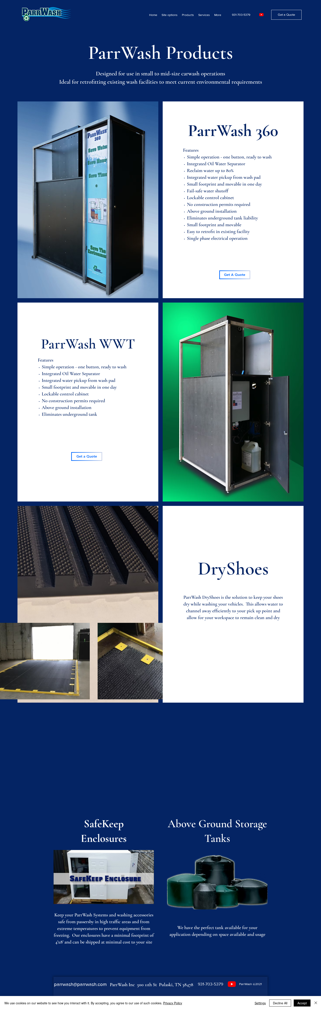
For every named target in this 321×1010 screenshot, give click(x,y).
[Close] (315, 1003)
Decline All (280, 1003)
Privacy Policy (172, 1003)
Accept (302, 1003)
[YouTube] (261, 14)
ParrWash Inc (123, 984)
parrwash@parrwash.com (80, 984)
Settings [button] (260, 1003)
